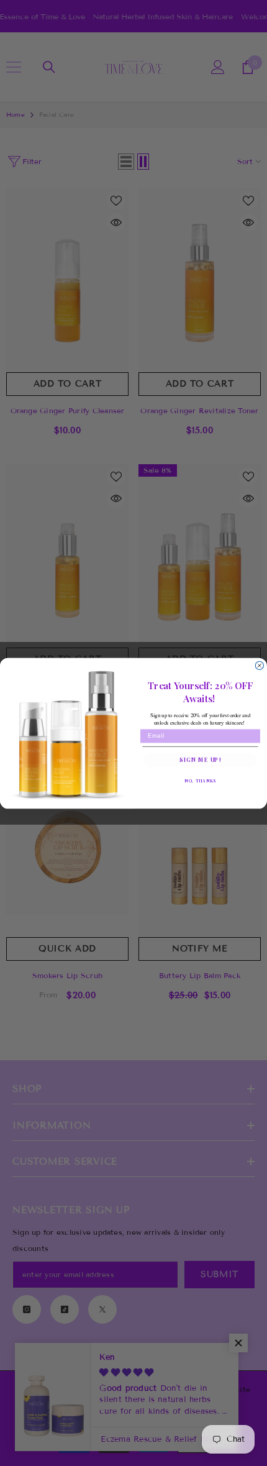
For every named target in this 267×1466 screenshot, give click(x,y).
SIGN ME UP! (200, 760)
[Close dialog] (259, 665)
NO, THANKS (200, 780)
